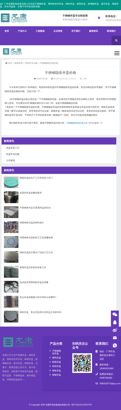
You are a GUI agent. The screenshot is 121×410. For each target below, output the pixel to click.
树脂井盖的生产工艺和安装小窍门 (36, 178)
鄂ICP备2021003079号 (81, 405)
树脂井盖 (56, 362)
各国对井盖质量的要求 (31, 192)
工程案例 (40, 31)
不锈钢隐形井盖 (56, 352)
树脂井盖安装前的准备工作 (33, 267)
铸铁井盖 (56, 370)
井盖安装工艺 (12, 148)
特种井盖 (56, 366)
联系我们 (111, 31)
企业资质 (58, 31)
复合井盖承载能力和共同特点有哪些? (38, 297)
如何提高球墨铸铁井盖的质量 (34, 282)
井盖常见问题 (31, 63)
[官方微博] (115, 330)
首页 (7, 31)
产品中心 (22, 31)
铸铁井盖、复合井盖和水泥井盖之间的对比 (41, 312)
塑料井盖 (56, 357)
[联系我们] (115, 322)
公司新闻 (10, 160)
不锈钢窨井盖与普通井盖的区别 (35, 207)
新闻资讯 (93, 31)
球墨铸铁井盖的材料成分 (32, 222)
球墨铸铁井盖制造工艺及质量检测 (36, 237)
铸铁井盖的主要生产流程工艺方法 (36, 252)
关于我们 (75, 31)
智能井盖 (56, 375)
